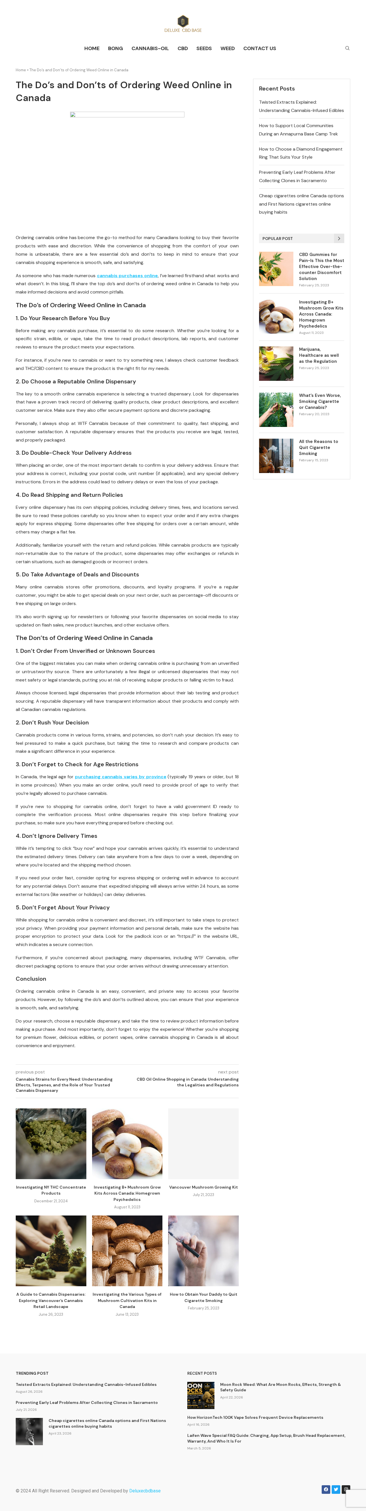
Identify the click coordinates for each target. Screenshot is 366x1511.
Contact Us (259, 48)
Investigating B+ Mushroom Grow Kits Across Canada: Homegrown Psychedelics (127, 1193)
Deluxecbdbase (145, 1491)
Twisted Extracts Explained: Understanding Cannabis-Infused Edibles (86, 1384)
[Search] (347, 48)
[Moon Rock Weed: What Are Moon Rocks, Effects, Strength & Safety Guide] (200, 1395)
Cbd (183, 48)
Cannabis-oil (150, 48)
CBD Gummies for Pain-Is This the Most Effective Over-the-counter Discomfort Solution (321, 266)
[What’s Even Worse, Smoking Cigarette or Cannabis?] (276, 410)
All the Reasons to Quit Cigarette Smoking (318, 447)
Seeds (204, 48)
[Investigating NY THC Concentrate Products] (51, 1143)
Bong (115, 48)
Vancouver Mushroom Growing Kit (203, 1187)
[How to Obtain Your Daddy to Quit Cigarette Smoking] (203, 1251)
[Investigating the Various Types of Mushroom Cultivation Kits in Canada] (127, 1251)
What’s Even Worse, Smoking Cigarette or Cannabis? (320, 401)
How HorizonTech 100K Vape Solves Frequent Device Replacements (255, 1417)
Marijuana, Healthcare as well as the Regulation (319, 355)
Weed (227, 48)
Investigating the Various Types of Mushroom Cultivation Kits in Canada (127, 1300)
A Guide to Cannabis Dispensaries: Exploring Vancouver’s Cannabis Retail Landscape (50, 1300)
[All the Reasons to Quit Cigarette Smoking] (276, 456)
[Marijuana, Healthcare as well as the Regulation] (276, 363)
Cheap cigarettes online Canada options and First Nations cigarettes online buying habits (301, 204)
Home (92, 48)
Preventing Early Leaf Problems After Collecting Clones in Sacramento (87, 1402)
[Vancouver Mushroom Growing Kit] (203, 1143)
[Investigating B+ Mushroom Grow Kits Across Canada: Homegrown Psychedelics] (127, 1143)
